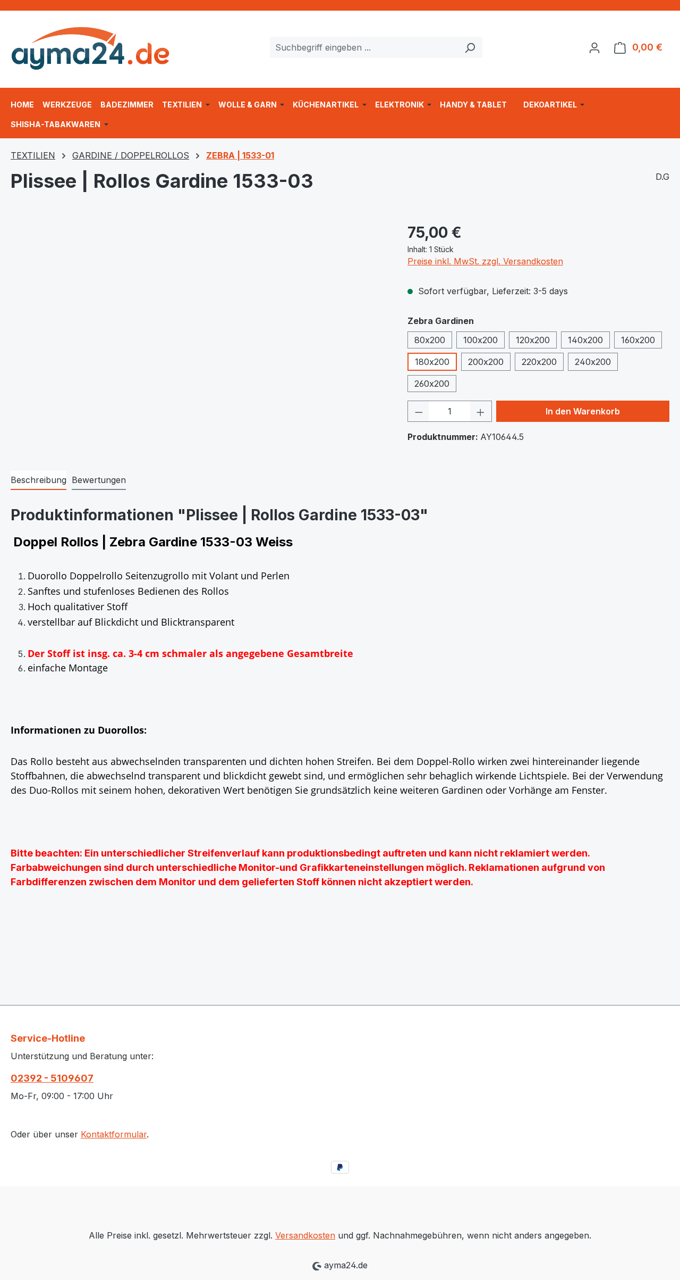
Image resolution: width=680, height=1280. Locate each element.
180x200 (432, 361)
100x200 (480, 340)
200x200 (486, 361)
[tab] (38, 480)
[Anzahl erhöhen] (481, 411)
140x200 (585, 340)
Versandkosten (305, 1235)
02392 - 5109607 (52, 1078)
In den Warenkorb (583, 411)
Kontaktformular (114, 1134)
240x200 (593, 361)
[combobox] (364, 47)
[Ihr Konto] (594, 47)
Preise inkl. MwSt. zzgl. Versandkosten (485, 261)
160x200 (638, 340)
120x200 (533, 340)
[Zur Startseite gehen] (90, 45)
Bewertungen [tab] (99, 480)
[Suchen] (469, 47)
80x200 (429, 340)
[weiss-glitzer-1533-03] (198, 335)
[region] (198, 335)
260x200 (431, 383)
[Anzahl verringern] (418, 411)
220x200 (539, 361)
